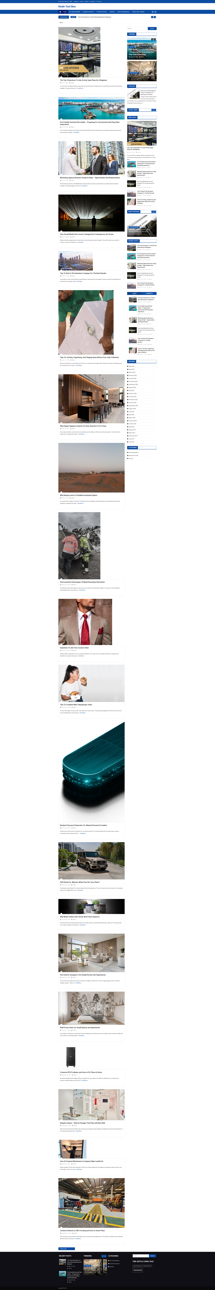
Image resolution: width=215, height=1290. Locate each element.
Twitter (81, 1)
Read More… (80, 88)
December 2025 (133, 394)
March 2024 (132, 431)
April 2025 (131, 403)
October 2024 (132, 415)
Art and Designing (74, 12)
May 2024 (131, 428)
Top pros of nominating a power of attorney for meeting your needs (148, 105)
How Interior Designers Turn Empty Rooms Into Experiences (83, 975)
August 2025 (132, 400)
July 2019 (131, 452)
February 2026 (133, 388)
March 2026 (132, 385)
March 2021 (132, 446)
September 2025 (133, 397)
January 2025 (132, 409)
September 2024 (133, 418)
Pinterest (99, 1)
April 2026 (131, 382)
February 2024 (133, 434)
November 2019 (133, 449)
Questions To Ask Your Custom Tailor (74, 648)
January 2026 (132, 391)
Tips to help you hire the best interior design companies (141, 89)
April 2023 (131, 440)
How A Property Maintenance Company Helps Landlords (81, 1161)
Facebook (76, 1)
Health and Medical (123, 12)
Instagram (92, 1)
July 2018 (131, 455)
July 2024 (131, 425)
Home (65, 12)
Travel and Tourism (138, 12)
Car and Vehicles (102, 12)
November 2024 (133, 412)
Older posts (64, 1248)
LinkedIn (86, 1)
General (112, 12)
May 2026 (131, 379)
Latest (134, 306)
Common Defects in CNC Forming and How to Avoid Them (82, 1231)
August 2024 (132, 422)
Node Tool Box (67, 6)
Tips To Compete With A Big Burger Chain (76, 705)
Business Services (88, 12)
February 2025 (133, 406)
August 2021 (132, 443)
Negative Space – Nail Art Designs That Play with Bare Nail (82, 1123)
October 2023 (132, 437)
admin (72, 82)
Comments (149, 306)
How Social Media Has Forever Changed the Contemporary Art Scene (86, 234)
